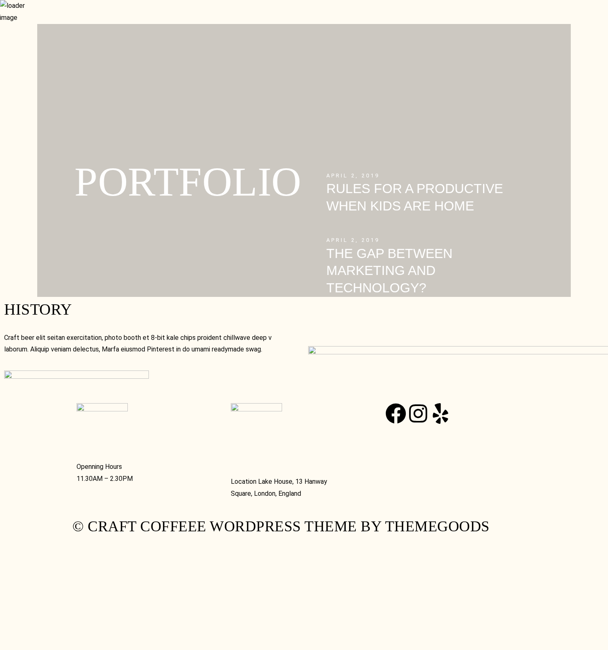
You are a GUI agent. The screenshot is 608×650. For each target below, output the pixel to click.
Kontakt (92, 29)
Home (85, 15)
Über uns (148, 15)
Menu (112, 15)
